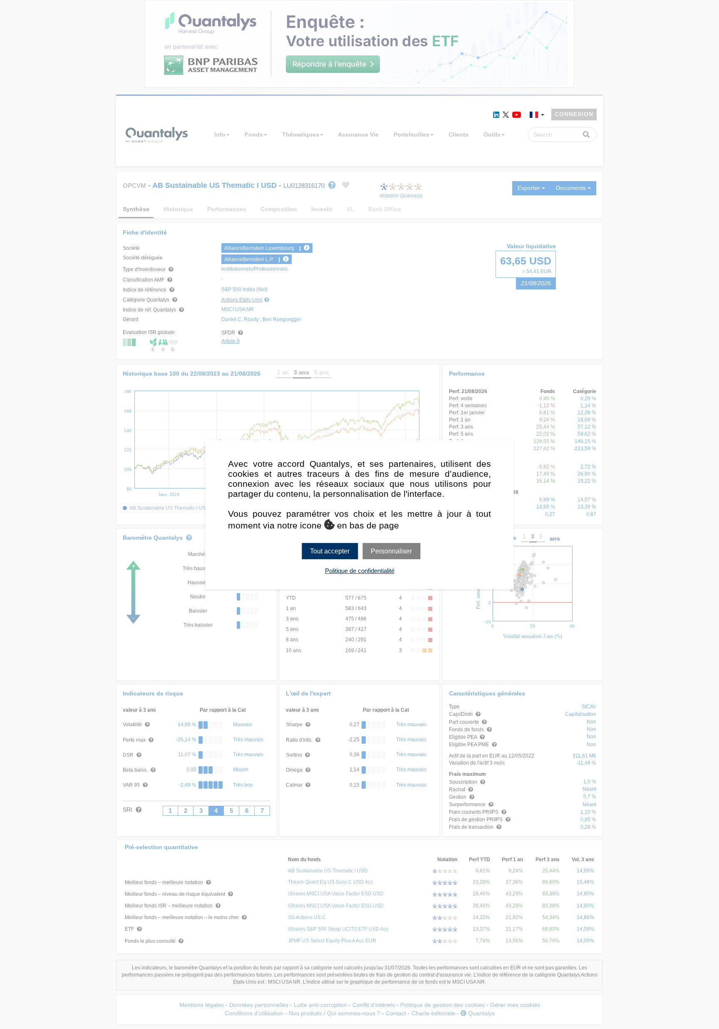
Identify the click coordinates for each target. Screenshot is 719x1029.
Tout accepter (330, 550)
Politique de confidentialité (359, 570)
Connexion (574, 114)
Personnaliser (391, 550)
